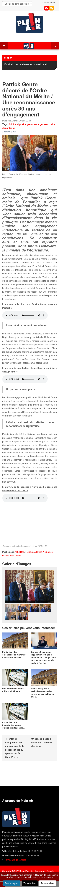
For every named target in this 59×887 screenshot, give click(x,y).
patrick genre (26, 124)
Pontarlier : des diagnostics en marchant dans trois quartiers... (14, 655)
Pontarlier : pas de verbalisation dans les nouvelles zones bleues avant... (42, 692)
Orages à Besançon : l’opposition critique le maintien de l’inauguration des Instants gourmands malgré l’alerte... (43, 657)
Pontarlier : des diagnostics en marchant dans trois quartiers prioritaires (29, 66)
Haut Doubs (15, 555)
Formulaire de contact (15, 860)
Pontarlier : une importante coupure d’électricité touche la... (13, 725)
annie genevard (41, 124)
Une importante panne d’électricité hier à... (13, 689)
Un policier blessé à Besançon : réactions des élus (41, 742)
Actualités (19, 552)
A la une (38, 552)
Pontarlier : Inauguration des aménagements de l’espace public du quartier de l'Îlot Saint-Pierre (14, 748)
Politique (13, 124)
